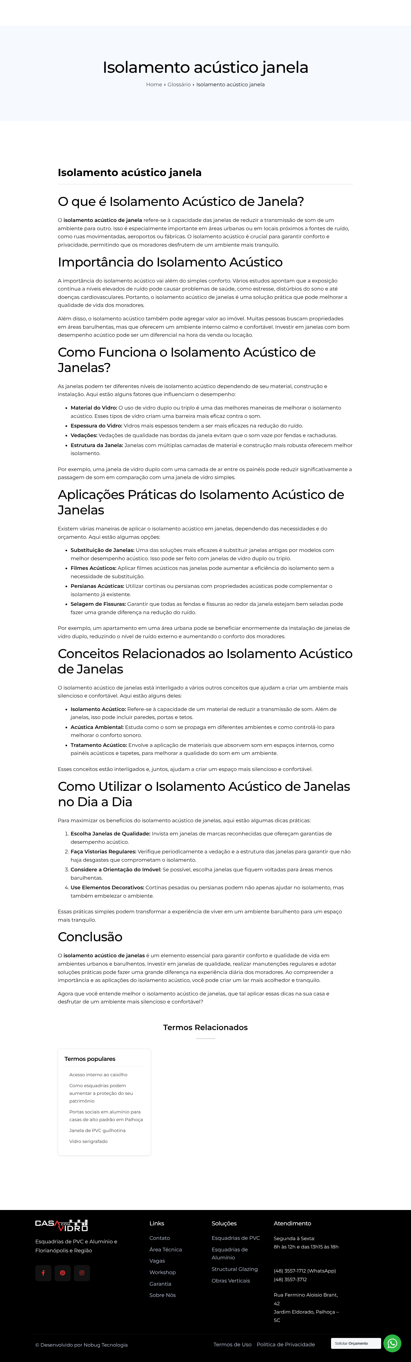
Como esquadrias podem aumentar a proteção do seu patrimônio (101, 1093)
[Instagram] (82, 1273)
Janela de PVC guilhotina (97, 1130)
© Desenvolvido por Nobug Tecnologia (81, 1345)
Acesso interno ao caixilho (98, 1075)
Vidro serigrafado (88, 1141)
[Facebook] (43, 1273)
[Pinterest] (63, 1273)
